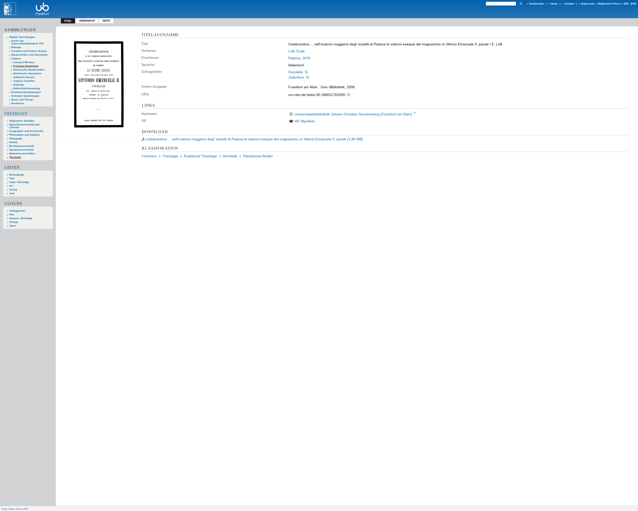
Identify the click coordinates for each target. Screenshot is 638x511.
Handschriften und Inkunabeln (29, 54)
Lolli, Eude (296, 51)
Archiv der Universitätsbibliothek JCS (27, 42)
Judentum (296, 77)
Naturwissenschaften (22, 153)
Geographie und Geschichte (26, 131)
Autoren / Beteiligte (20, 218)
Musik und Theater (22, 99)
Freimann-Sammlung (25, 66)
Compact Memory (23, 62)
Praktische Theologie (200, 156)
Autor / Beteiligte (19, 182)
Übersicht (87, 20)
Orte (11, 214)
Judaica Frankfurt (24, 81)
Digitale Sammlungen (22, 37)
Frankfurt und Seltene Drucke (29, 51)
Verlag (13, 189)
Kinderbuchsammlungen (26, 92)
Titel (11, 178)
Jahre (12, 225)
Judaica (16, 58)
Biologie (16, 47)
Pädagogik (15, 138)
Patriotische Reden (258, 156)
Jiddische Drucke (24, 77)
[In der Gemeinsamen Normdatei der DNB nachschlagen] (306, 72)
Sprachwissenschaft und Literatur (24, 126)
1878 (306, 58)
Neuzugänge (16, 174)
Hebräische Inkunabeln (27, 73)
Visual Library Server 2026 (14, 509)
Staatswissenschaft (21, 149)
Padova (294, 58)
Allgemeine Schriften (22, 120)
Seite (106, 20)
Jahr (12, 193)
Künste (13, 142)
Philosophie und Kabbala (24, 134)
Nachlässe (17, 103)
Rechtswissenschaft (21, 146)
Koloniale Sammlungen (25, 95)
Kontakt (569, 3)
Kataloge (18, 84)
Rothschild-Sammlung (26, 88)
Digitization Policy (609, 3)
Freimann (16, 113)
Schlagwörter (17, 210)
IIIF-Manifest (305, 121)
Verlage (13, 222)
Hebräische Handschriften (29, 69)
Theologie (15, 157)
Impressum (588, 3)
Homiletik (295, 72)
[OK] (521, 3)
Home (554, 3)
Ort (11, 185)
